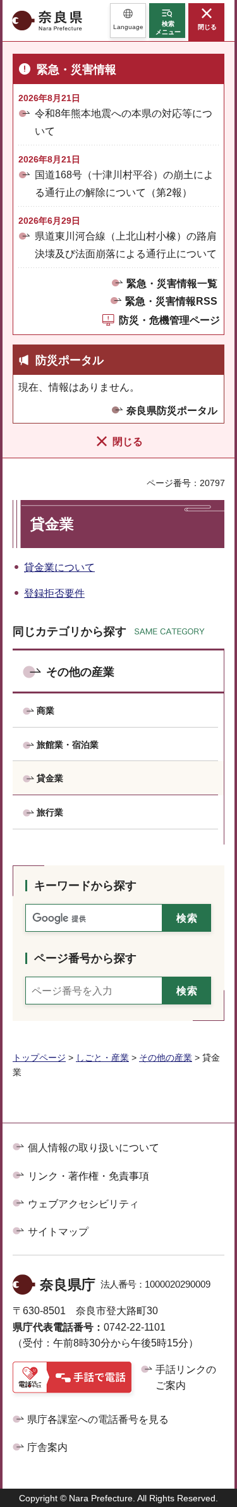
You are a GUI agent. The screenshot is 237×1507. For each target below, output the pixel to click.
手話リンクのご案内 (185, 1377)
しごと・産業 (102, 1057)
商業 (45, 710)
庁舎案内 (47, 1447)
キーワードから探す (85, 885)
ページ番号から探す (85, 958)
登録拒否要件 (54, 593)
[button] (128, 20)
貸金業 (50, 778)
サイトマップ (58, 1231)
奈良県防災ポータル (171, 410)
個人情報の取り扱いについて (93, 1147)
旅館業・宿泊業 (68, 745)
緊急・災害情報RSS (171, 301)
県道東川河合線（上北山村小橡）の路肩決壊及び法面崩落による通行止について (126, 245)
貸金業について (59, 567)
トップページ (39, 1057)
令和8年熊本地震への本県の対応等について (123, 122)
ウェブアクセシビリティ (83, 1204)
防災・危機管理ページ (169, 320)
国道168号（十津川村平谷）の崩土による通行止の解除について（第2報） (124, 183)
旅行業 (50, 812)
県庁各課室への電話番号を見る (98, 1419)
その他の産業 (80, 672)
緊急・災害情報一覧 (171, 283)
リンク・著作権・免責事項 (88, 1176)
